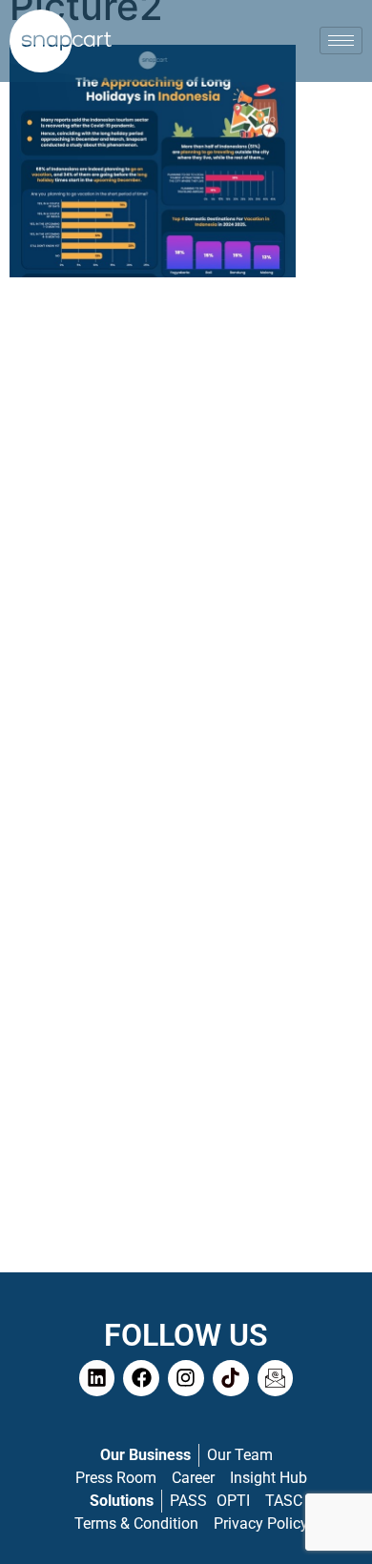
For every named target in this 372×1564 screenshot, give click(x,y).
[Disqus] (186, 534)
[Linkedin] (97, 1378)
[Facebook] (141, 1378)
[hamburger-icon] (341, 40)
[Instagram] (186, 1378)
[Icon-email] (276, 1378)
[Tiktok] (231, 1378)
